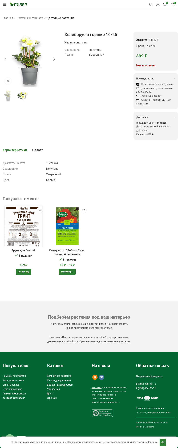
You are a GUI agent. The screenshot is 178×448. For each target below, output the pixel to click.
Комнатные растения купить (150, 408)
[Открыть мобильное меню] (4, 4)
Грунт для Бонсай (23, 250)
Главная (8, 18)
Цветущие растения (60, 18)
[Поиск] (151, 4)
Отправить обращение (149, 376)
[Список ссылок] (22, 376)
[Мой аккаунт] (158, 4)
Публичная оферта (145, 427)
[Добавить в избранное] (40, 210)
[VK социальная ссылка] (101, 377)
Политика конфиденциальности (152, 422)
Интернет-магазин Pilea (159, 412)
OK (162, 442)
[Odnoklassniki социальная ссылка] (95, 377)
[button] (23, 272)
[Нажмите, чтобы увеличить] (7, 81)
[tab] (15, 150)
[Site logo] (18, 4)
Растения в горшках (30, 18)
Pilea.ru (150, 46)
